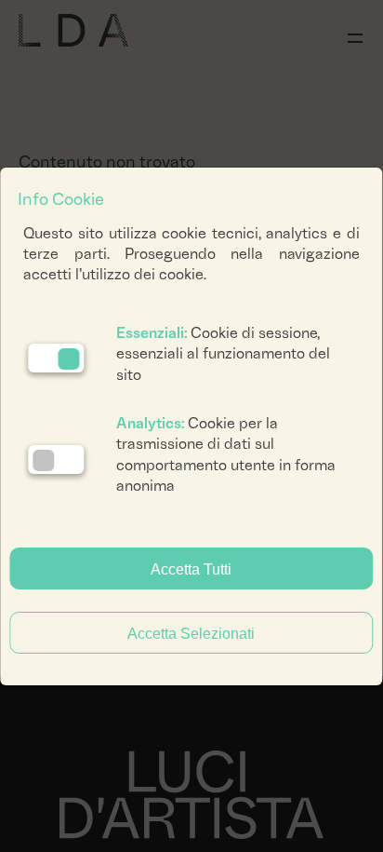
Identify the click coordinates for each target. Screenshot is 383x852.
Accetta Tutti (191, 569)
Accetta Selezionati (191, 634)
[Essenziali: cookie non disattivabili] (56, 358)
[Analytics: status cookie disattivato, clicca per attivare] (56, 459)
